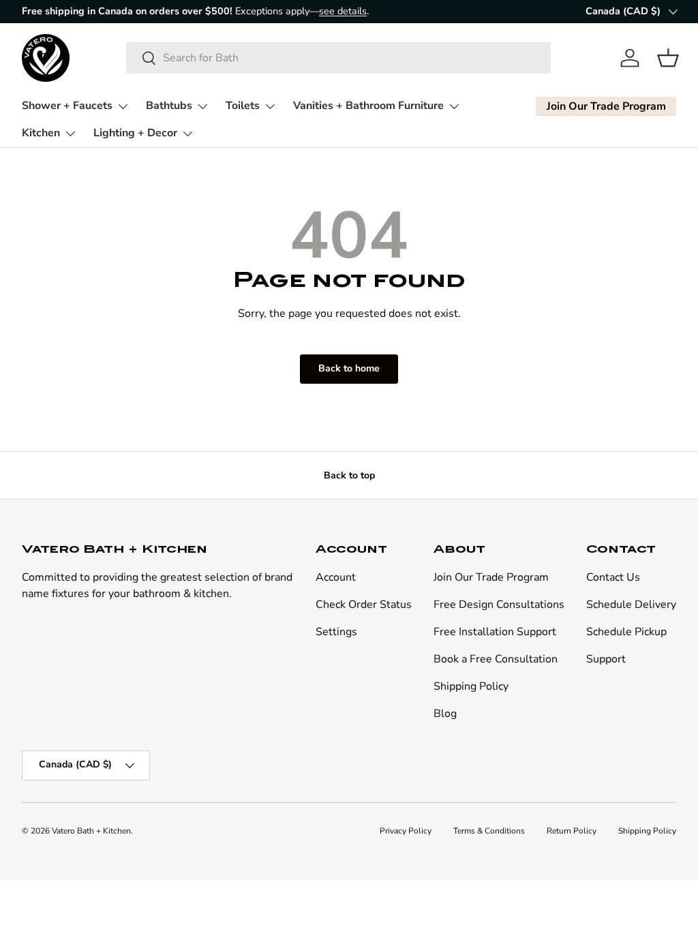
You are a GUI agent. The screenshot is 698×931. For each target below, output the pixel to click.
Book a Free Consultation (496, 659)
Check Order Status (364, 604)
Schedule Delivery (631, 604)
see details (343, 11)
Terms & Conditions (489, 830)
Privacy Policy (405, 830)
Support (606, 659)
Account (336, 577)
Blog (445, 713)
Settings (336, 631)
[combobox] (338, 58)
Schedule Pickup (626, 631)
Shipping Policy (471, 686)
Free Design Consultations (499, 604)
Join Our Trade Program (491, 577)
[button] (668, 58)
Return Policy (571, 830)
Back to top (349, 475)
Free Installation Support (495, 631)
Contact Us (613, 577)
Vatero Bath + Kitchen (91, 830)
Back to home (349, 368)
